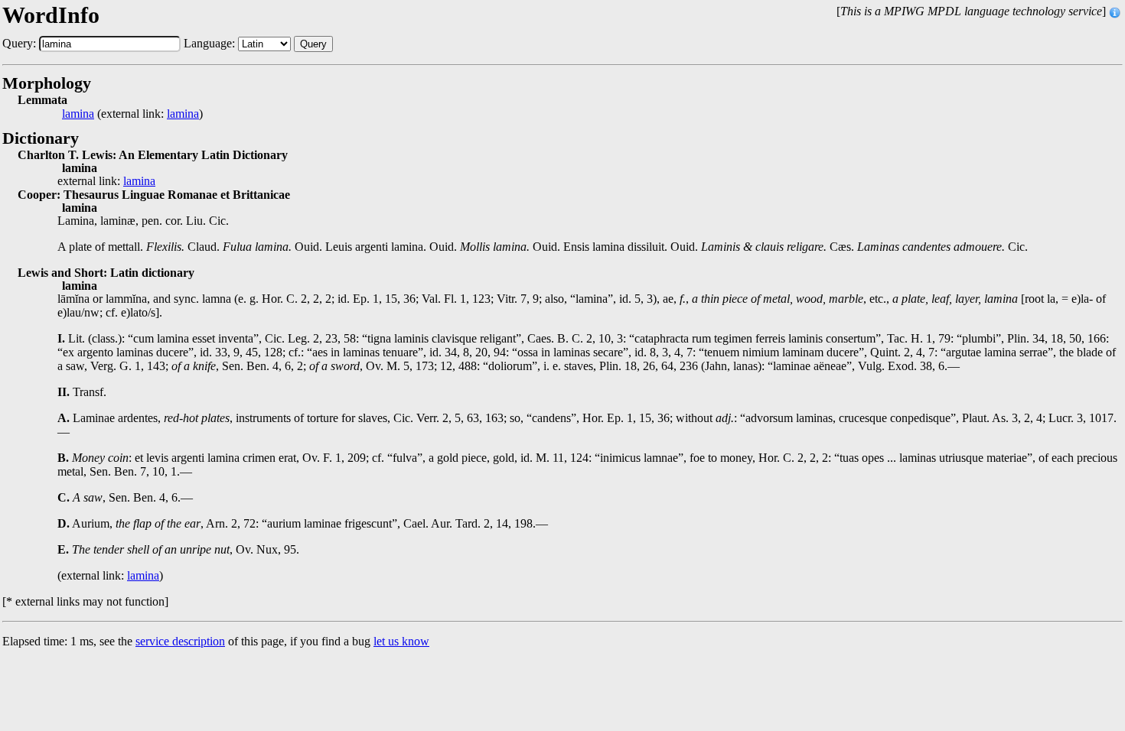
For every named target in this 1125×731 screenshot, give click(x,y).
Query (313, 44)
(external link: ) (132, 114)
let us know (401, 641)
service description (180, 641)
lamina (78, 114)
